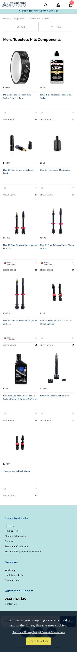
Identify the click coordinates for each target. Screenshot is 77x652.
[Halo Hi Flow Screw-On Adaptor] (57, 143)
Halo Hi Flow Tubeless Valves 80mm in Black (20, 322)
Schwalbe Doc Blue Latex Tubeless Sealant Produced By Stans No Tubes (20, 397)
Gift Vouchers (12, 580)
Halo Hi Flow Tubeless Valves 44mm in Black (20, 247)
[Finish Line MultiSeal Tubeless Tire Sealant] (57, 67)
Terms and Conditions (16, 546)
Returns (9, 541)
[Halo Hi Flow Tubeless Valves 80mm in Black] (20, 293)
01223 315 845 (15, 599)
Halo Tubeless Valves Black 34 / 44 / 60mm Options (56, 322)
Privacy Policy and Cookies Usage (23, 551)
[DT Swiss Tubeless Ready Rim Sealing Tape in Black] (20, 67)
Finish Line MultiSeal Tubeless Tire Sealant (56, 96)
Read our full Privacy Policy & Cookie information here (38, 632)
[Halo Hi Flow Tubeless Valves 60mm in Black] (57, 218)
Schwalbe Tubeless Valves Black (54, 396)
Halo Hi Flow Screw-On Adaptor (55, 170)
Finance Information (15, 536)
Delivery (9, 526)
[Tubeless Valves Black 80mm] (20, 443)
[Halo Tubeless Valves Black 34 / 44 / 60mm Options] (57, 293)
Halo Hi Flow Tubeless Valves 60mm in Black (57, 247)
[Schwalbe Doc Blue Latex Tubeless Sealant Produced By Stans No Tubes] (20, 368)
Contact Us (11, 603)
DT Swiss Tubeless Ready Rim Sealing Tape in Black (17, 96)
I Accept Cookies (38, 641)
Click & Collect (13, 531)
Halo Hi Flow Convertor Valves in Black (18, 171)
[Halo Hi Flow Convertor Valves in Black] (20, 143)
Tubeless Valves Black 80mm (16, 471)
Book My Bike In (14, 575)
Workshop (10, 570)
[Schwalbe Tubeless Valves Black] (57, 368)
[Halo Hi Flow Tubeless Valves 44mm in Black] (20, 218)
